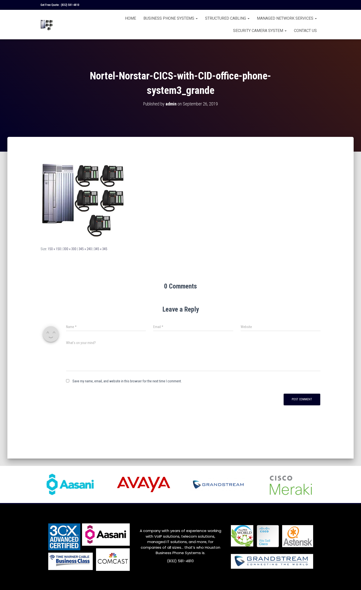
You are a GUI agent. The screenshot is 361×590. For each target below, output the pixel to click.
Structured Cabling (226, 18)
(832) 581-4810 (70, 5)
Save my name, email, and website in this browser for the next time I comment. (127, 381)
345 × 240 (85, 249)
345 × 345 (100, 249)
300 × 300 (69, 249)
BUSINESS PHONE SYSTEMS (169, 18)
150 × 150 (54, 249)
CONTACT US (305, 30)
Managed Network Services (285, 18)
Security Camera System (258, 30)
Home (130, 18)
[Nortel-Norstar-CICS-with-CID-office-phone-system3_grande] (83, 196)
